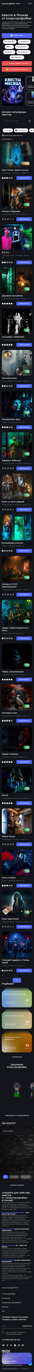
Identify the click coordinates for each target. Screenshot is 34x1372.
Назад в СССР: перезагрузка (10, 585)
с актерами (14, 1177)
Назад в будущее (11, 211)
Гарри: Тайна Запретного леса (15, 629)
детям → (9, 47)
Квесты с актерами (8, 1245)
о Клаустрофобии (8, 1294)
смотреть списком (17, 1185)
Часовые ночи (9, 713)
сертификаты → (17, 57)
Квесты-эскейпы (7, 1260)
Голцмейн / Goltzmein (13, 337)
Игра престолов (10, 919)
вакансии (5, 1307)
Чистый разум (9, 378)
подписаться (27, 1326)
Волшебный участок (12, 543)
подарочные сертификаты (11, 1302)
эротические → (23, 52)
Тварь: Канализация (12, 671)
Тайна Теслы (8, 836)
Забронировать (24, 178)
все (5, 1177)
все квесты (6, 1298)
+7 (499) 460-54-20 (11, 1340)
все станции (8, 1131)
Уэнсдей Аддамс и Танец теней (15, 961)
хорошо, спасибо (10, 1361)
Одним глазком (10, 754)
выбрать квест (18, 35)
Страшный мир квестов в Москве (13, 1213)
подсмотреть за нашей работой (17, 1115)
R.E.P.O (5, 252)
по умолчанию (6, 139)
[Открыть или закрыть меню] (30, 3)
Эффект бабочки (11, 460)
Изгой (5, 795)
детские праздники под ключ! (17, 63)
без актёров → (9, 42)
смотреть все (17, 1057)
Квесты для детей (8, 1229)
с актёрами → (24, 42)
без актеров (25, 1177)
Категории (8, 130)
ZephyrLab (25, 1369)
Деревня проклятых (12, 295)
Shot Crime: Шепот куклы (15, 170)
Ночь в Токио (9, 877)
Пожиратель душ (11, 419)
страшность (22, 130)
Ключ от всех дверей (13, 501)
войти (18, 4)
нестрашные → (21, 47)
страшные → (9, 52)
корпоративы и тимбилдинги (17, 69)
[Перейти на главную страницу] (8, 4)
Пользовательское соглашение (12, 1365)
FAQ (3, 1311)
